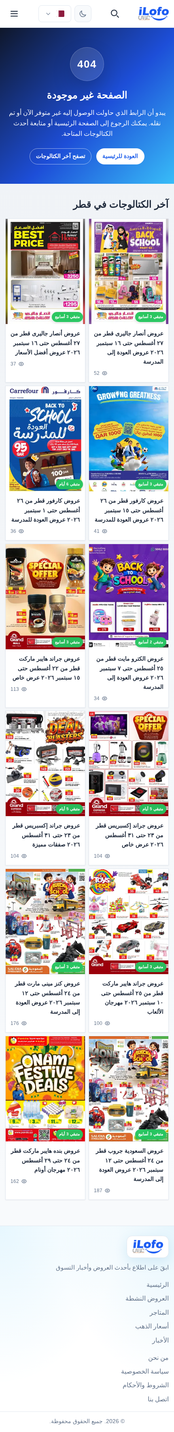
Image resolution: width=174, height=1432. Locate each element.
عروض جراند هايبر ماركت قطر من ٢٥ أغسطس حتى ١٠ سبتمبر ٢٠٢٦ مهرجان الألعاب (132, 998)
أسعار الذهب (152, 1326)
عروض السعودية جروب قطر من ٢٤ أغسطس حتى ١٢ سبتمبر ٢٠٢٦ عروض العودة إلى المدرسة (129, 1164)
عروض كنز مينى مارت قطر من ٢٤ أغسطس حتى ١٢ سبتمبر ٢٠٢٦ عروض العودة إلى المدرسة (47, 998)
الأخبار (160, 1340)
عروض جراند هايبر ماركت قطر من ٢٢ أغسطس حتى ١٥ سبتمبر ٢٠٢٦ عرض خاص (46, 667)
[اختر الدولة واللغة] (54, 13)
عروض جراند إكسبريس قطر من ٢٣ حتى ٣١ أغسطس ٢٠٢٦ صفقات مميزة (46, 835)
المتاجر (159, 1312)
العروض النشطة (147, 1298)
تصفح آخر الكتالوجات (60, 156)
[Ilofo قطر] (148, 1247)
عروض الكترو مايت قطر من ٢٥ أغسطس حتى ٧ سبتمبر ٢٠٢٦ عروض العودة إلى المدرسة (129, 672)
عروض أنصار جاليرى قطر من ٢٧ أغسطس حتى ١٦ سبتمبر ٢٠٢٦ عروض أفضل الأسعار (45, 342)
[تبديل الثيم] (82, 13)
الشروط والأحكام (146, 1385)
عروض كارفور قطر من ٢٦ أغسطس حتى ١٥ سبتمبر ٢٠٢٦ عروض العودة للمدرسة (129, 509)
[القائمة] (14, 14)
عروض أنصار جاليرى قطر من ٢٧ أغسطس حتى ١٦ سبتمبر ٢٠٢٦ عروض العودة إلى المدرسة (128, 347)
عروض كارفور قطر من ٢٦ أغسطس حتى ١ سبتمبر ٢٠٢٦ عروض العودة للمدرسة (45, 509)
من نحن (158, 1357)
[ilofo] (153, 14)
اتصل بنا (158, 1399)
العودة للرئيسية (120, 156)
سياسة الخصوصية (145, 1371)
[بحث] (115, 14)
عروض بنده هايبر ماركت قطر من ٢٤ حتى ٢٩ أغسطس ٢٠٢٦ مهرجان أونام (45, 1159)
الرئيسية (157, 1284)
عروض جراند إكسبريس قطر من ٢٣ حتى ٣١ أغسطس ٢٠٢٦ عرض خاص (129, 835)
